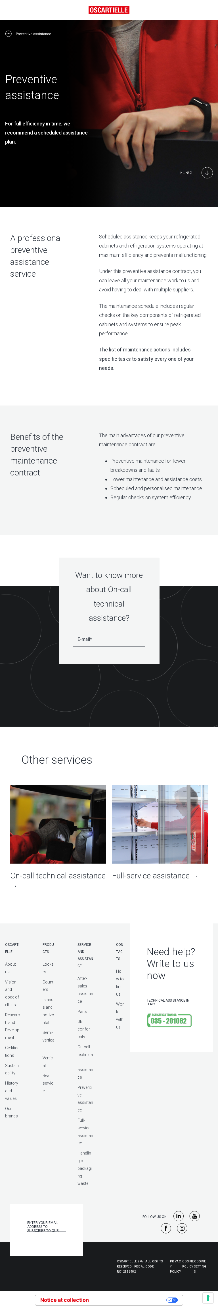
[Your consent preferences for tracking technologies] (208, 1298)
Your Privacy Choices (130, 1300)
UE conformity (83, 1029)
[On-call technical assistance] (58, 838)
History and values (11, 1091)
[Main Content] (196, 172)
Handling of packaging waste (84, 1168)
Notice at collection (64, 1300)
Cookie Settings (200, 1266)
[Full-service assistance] (160, 833)
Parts (82, 1011)
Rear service (48, 1083)
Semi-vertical (48, 1040)
